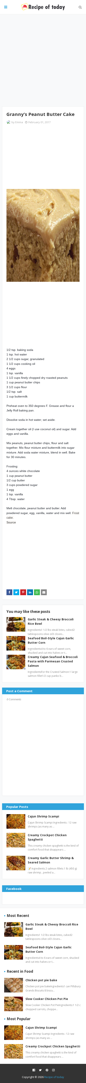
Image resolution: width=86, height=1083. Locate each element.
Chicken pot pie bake (41, 980)
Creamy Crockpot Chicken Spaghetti (47, 837)
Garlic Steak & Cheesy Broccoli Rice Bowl (51, 926)
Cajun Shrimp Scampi (43, 816)
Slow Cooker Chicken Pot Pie (46, 999)
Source (11, 522)
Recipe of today (54, 1077)
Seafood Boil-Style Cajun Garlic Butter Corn (48, 949)
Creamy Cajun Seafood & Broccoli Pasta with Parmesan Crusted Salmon (53, 661)
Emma (19, 122)
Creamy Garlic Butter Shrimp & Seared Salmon (51, 860)
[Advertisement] (43, 60)
